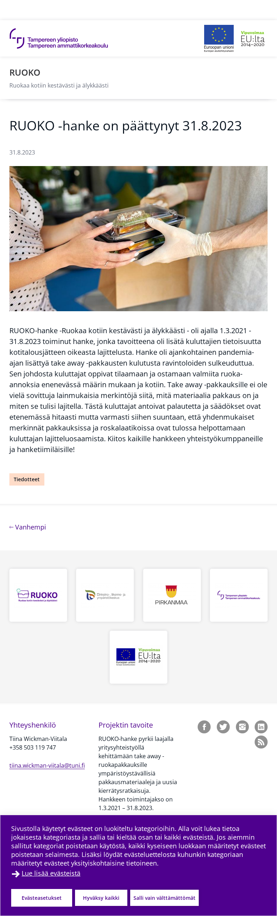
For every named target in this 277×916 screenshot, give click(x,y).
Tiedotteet (27, 479)
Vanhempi (29, 526)
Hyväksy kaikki (101, 897)
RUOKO (24, 72)
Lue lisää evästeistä (51, 873)
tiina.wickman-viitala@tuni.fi (47, 765)
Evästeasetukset (42, 897)
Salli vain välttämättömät (164, 897)
